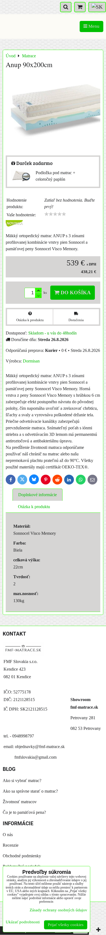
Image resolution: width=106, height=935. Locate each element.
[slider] (55, 214)
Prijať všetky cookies (65, 925)
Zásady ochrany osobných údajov (58, 910)
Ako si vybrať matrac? (22, 780)
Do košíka (75, 292)
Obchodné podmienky (22, 855)
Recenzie (10, 845)
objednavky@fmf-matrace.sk (40, 746)
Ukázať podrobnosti (23, 922)
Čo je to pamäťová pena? (24, 812)
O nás (8, 834)
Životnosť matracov (20, 801)
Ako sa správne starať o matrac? (30, 791)
